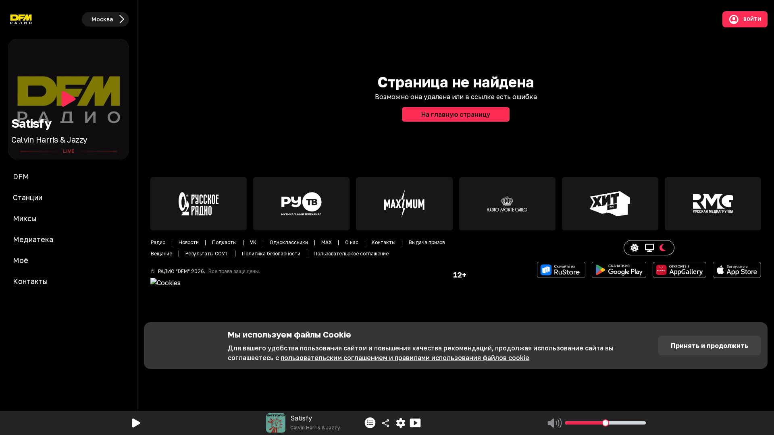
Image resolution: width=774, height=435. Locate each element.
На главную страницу (455, 114)
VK (253, 242)
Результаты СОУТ (207, 254)
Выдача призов (427, 242)
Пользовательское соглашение (351, 254)
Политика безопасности (271, 254)
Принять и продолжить (709, 346)
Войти (752, 19)
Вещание (161, 254)
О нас (351, 242)
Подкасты (224, 242)
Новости (189, 242)
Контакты (383, 242)
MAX (326, 242)
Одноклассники (289, 242)
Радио (158, 242)
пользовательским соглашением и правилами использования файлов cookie (405, 358)
